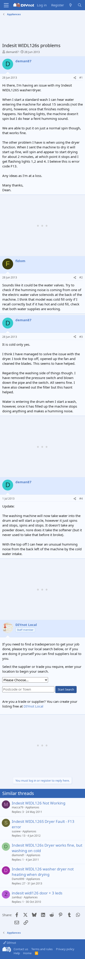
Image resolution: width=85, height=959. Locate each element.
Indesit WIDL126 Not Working (38, 803)
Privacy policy (65, 949)
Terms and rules (42, 949)
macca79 (17, 807)
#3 (81, 337)
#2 (81, 277)
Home (27, 953)
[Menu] (6, 5)
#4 (81, 498)
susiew (16, 831)
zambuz (17, 897)
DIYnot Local (33, 706)
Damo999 (18, 879)
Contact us (21, 949)
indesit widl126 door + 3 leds (37, 893)
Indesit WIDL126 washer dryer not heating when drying (43, 871)
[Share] (75, 77)
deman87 (12, 52)
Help (17, 953)
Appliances (32, 807)
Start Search (66, 689)
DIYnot (11, 943)
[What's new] (70, 5)
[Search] (79, 5)
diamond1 (18, 855)
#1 (81, 78)
